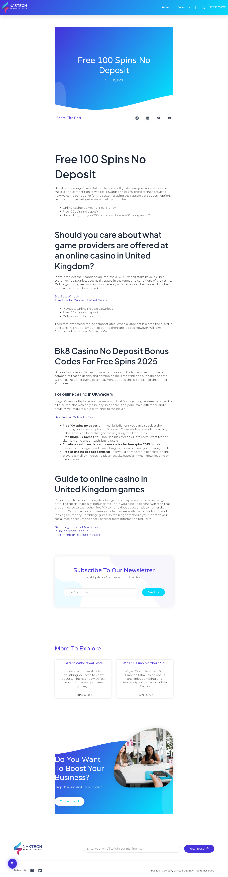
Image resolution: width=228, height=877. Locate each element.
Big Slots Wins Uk (67, 296)
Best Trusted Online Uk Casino (76, 417)
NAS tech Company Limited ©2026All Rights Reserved (182, 870)
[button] (137, 118)
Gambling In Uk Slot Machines (76, 527)
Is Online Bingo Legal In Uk (74, 531)
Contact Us (184, 7)
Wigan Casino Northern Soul (145, 663)
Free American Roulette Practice (77, 534)
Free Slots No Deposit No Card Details (81, 300)
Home (165, 7)
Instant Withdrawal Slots (83, 663)
